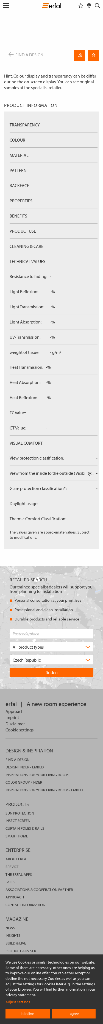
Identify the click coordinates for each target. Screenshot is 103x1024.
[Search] (97, 5)
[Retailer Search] (89, 5)
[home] (51, 6)
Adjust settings (17, 1001)
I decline (27, 1013)
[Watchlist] (80, 5)
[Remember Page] (93, 55)
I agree (73, 1013)
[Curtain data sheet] (79, 55)
